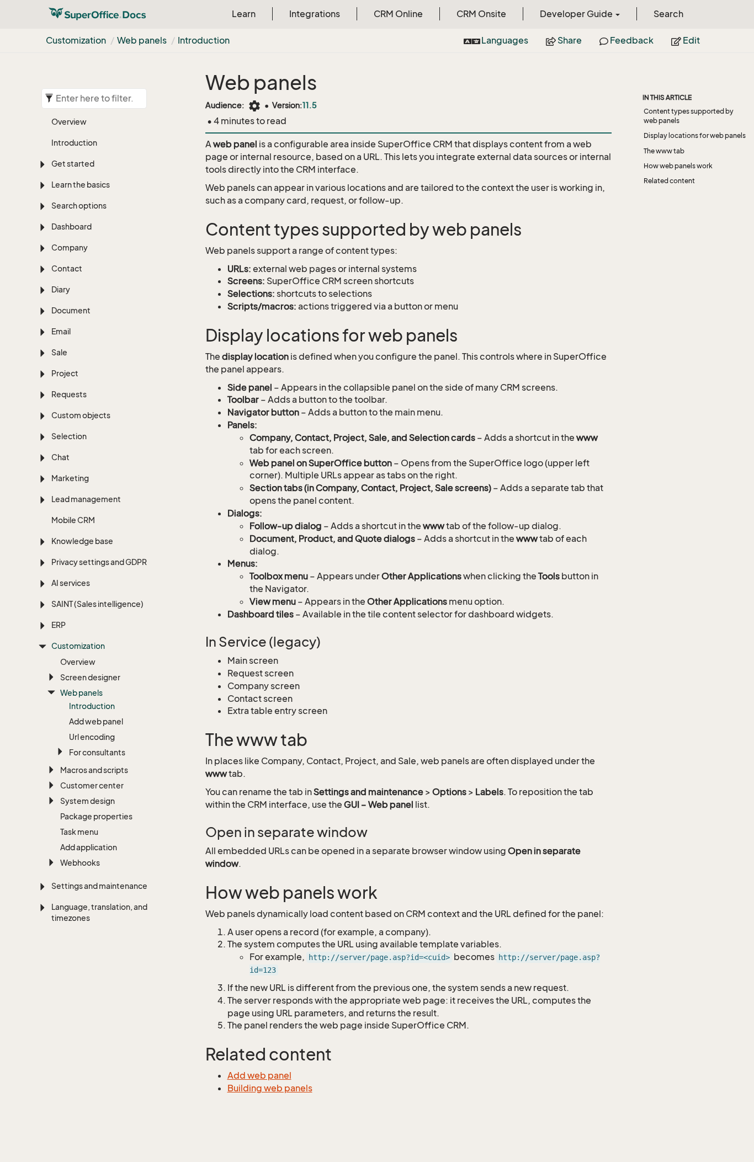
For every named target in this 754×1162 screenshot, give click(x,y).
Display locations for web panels (695, 135)
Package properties (96, 816)
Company (69, 247)
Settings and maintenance (99, 886)
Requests (69, 394)
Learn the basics (80, 184)
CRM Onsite (481, 13)
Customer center (92, 785)
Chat (60, 457)
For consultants (97, 752)
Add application (88, 847)
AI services (70, 583)
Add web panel (96, 721)
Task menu (79, 831)
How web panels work (678, 166)
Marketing (70, 478)
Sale (59, 352)
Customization (76, 40)
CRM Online (398, 13)
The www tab (664, 151)
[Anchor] (198, 230)
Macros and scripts (94, 770)
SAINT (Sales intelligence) (97, 604)
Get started (72, 163)
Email (61, 331)
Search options (79, 205)
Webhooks (80, 862)
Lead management (86, 499)
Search (668, 13)
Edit (690, 40)
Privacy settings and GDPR (99, 562)
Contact (66, 268)
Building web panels (269, 1088)
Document (71, 310)
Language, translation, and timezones (99, 912)
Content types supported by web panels (689, 116)
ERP (58, 625)
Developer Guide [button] (577, 13)
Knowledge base (82, 541)
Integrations (314, 13)
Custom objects (80, 415)
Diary (60, 289)
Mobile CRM (73, 520)
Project (64, 373)
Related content (669, 181)
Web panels (142, 40)
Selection (69, 436)
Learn (244, 13)
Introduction (204, 40)
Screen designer (90, 677)
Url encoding (92, 737)
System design (87, 801)
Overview (69, 121)
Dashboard (71, 226)
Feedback (631, 40)
